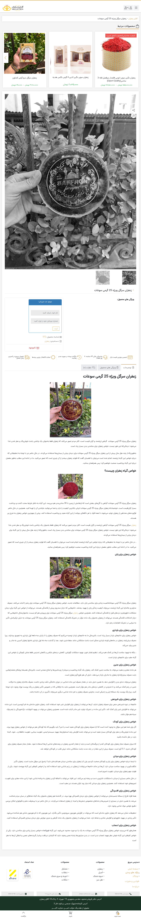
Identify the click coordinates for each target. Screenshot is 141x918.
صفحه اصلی (133, 868)
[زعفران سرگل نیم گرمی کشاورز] (24, 53)
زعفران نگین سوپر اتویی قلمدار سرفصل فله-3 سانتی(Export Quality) (116, 79)
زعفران (47, 341)
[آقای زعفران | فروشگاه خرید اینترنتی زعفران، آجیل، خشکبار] (13, 8)
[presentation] (5, 58)
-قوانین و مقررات (132, 881)
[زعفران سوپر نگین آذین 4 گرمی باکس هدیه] (70, 53)
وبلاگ (135, 876)
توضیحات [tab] (127, 367)
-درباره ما (136, 886)
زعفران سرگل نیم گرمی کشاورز (24, 77)
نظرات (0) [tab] (87, 367)
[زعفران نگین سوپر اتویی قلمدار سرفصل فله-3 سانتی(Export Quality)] (116, 53)
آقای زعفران (133, 18)
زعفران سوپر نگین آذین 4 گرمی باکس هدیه (71, 77)
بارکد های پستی (132, 872)
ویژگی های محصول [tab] (108, 367)
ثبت (56, 328)
